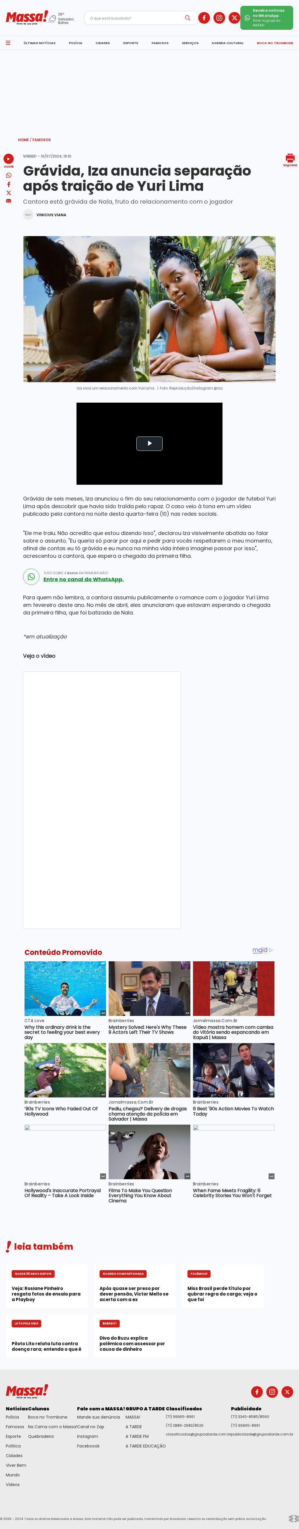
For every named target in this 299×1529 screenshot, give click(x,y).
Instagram (87, 1436)
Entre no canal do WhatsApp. (84, 579)
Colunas (38, 1408)
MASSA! (133, 1417)
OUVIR (9, 166)
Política (13, 1446)
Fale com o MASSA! (101, 1408)
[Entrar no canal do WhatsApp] (31, 577)
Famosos (41, 139)
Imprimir (290, 165)
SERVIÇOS (190, 43)
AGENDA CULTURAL (228, 43)
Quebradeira (41, 1436)
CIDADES (102, 43)
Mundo (13, 1475)
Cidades (14, 1456)
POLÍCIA (75, 43)
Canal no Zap (90, 1427)
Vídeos (13, 1485)
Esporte (13, 1436)
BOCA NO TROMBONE (275, 43)
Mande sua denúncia (98, 1417)
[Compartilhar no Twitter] (8, 193)
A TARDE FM (137, 1436)
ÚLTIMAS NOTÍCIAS (39, 43)
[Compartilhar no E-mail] (8, 201)
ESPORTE (130, 43)
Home (25, 139)
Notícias (17, 1408)
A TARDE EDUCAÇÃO (146, 1446)
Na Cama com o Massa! (52, 1427)
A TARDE (134, 1427)
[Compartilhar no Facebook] (8, 185)
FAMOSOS (160, 43)
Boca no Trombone (47, 1417)
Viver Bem (16, 1465)
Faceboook (88, 1446)
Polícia (12, 1417)
